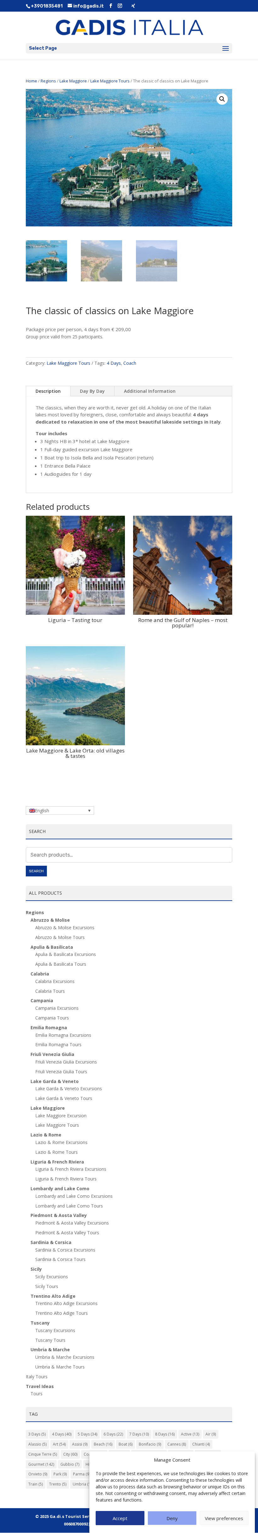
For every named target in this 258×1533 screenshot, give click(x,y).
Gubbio (69, 1464)
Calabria (40, 974)
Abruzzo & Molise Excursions (64, 927)
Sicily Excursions (51, 1277)
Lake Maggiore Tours (110, 81)
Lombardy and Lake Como (60, 1188)
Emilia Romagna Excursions (63, 1035)
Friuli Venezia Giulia (52, 1054)
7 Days (139, 1434)
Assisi (79, 1444)
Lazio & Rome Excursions (61, 1142)
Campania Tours (52, 1018)
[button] (222, 99)
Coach (129, 363)
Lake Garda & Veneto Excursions (68, 1088)
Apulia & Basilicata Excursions (65, 954)
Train (35, 1484)
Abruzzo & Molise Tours (60, 937)
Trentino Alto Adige (53, 1296)
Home (31, 81)
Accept (120, 1518)
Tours (36, 1394)
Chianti (201, 1444)
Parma (81, 1474)
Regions (48, 81)
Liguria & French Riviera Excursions (70, 1169)
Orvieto (37, 1474)
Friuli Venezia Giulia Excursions (66, 1062)
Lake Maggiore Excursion (61, 1116)
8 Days (165, 1434)
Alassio (37, 1444)
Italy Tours (37, 1377)
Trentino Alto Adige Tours (61, 1313)
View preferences (224, 1518)
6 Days (113, 1434)
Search (36, 871)
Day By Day (92, 391)
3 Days (37, 1434)
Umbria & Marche (50, 1349)
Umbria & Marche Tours (60, 1367)
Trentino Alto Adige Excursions (66, 1303)
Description (48, 391)
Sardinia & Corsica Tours (60, 1259)
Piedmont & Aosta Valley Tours (67, 1233)
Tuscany (40, 1323)
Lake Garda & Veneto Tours (63, 1098)
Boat (125, 1444)
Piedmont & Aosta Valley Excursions (72, 1223)
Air (210, 1434)
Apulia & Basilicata (52, 947)
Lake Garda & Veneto (55, 1081)
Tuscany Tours (50, 1340)
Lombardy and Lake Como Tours (69, 1206)
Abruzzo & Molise (50, 920)
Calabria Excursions (55, 981)
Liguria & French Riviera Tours (66, 1179)
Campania (42, 1000)
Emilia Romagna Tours (58, 1044)
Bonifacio (150, 1444)
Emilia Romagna (49, 1027)
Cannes (176, 1444)
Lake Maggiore (73, 81)
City (70, 1454)
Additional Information (150, 391)
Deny (172, 1518)
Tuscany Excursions (55, 1330)
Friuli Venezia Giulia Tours (61, 1072)
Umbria (83, 1484)
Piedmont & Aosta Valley (59, 1215)
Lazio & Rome (46, 1135)
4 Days (114, 363)
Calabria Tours (50, 991)
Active (190, 1434)
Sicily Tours (46, 1286)
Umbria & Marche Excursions (64, 1357)
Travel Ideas (40, 1386)
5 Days (87, 1434)
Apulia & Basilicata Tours (60, 964)
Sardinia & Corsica (51, 1242)
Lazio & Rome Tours (56, 1152)
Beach (103, 1444)
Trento (57, 1484)
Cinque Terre (42, 1454)
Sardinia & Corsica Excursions (65, 1250)
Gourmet (41, 1464)
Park (60, 1474)
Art (59, 1444)
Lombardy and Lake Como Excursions (74, 1196)
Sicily (36, 1269)
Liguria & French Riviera (57, 1162)
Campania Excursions (57, 1008)
